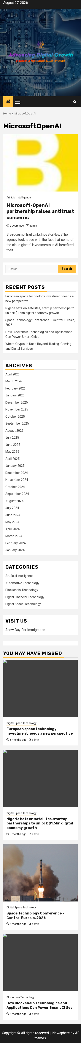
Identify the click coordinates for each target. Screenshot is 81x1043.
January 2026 (14, 395)
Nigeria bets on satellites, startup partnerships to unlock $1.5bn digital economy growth (39, 823)
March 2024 (13, 536)
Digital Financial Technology (24, 597)
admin (33, 225)
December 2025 (16, 402)
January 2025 (14, 466)
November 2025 (16, 409)
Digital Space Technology (23, 604)
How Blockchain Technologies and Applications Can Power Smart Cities (39, 1005)
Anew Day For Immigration (25, 630)
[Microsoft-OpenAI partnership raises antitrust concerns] (40, 163)
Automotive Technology (22, 583)
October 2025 (15, 416)
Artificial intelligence (18, 197)
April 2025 (12, 459)
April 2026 (12, 374)
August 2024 (14, 501)
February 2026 (15, 388)
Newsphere (61, 1033)
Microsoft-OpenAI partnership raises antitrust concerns (40, 211)
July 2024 (12, 508)
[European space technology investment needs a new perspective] (40, 688)
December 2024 (16, 473)
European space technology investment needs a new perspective (39, 731)
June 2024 (12, 515)
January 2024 (14, 550)
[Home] (8, 102)
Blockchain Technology (21, 590)
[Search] (74, 102)
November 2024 (16, 480)
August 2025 (14, 431)
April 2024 (12, 529)
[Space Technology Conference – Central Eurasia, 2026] (40, 872)
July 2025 (12, 437)
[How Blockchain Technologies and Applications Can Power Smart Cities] (40, 962)
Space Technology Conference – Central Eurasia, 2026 (35, 915)
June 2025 (12, 445)
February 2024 (15, 543)
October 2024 (15, 487)
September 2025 (17, 423)
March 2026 (13, 381)
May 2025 (12, 452)
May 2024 (12, 522)
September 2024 (17, 494)
